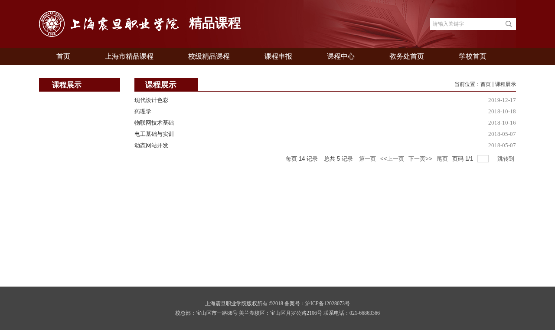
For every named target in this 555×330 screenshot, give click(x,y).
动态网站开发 (151, 145)
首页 (485, 84)
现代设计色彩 (151, 100)
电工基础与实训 (154, 134)
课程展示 (505, 84)
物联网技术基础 (154, 122)
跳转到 (506, 158)
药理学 (142, 111)
